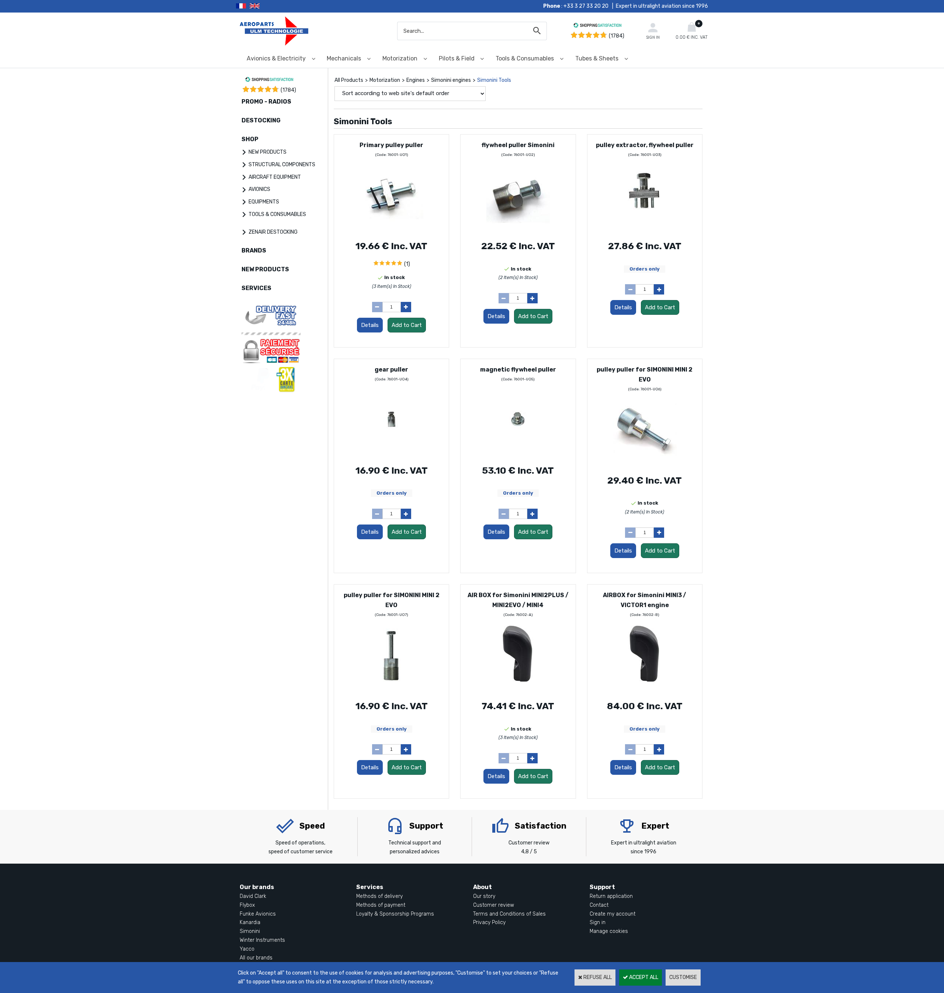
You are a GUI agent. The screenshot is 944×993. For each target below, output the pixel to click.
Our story (484, 896)
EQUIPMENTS (264, 202)
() (288, 90)
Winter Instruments (262, 940)
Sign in (597, 922)
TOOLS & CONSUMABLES (277, 214)
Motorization (399, 58)
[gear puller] (391, 453)
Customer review (493, 905)
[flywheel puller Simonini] (517, 228)
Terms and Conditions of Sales (509, 914)
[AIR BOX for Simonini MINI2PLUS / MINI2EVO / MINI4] (517, 688)
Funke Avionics (258, 914)
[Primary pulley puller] (391, 228)
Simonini (250, 931)
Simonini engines (451, 80)
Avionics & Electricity (276, 58)
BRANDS (254, 250)
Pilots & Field (457, 58)
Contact (599, 905)
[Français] (243, 6)
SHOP (250, 139)
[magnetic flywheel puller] (517, 453)
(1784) (616, 36)
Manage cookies (609, 931)
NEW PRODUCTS (268, 152)
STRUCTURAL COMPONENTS (282, 164)
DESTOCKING (261, 120)
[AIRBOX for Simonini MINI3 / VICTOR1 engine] (644, 688)
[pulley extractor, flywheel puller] (644, 228)
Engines (415, 80)
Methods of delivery (379, 896)
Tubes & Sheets (596, 58)
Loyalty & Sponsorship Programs (395, 914)
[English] (264, 6)
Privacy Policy (489, 922)
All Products (348, 80)
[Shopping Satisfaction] (597, 26)
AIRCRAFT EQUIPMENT (275, 177)
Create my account (612, 914)
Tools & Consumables (525, 58)
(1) (407, 264)
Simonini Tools (494, 80)
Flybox (247, 905)
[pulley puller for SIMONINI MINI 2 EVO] (644, 463)
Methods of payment (380, 905)
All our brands (256, 958)
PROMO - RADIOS (266, 101)
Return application (611, 896)
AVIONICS (259, 189)
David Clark (253, 896)
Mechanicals (344, 58)
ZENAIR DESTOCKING (273, 232)
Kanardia (250, 922)
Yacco (247, 949)
